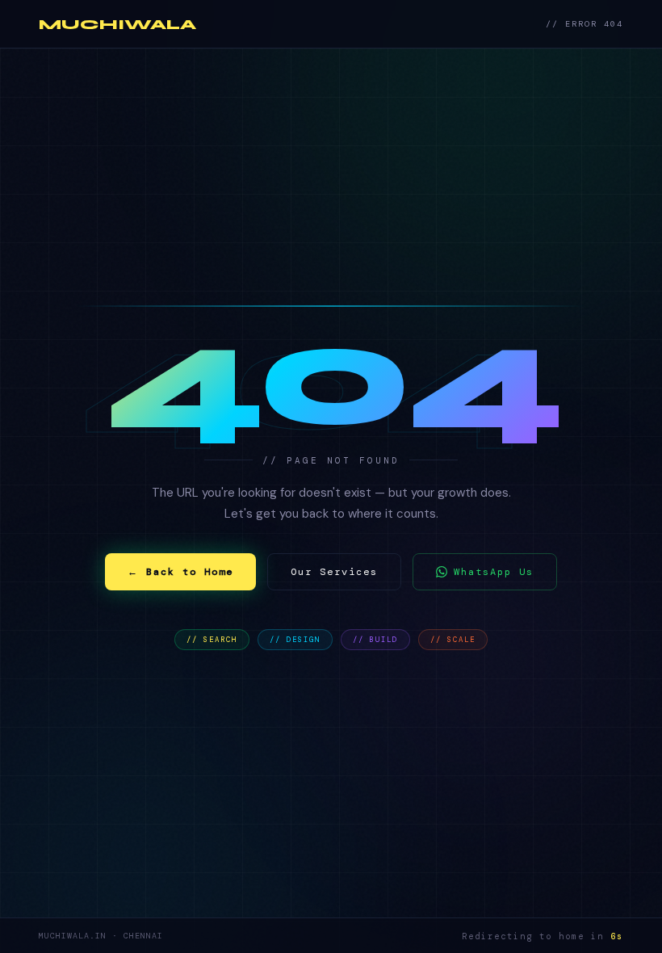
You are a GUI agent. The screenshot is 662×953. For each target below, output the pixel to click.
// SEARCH (211, 639)
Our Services (334, 571)
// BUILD (375, 639)
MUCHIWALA (117, 24)
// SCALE (453, 639)
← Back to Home (180, 571)
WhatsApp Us (494, 571)
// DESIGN (295, 639)
